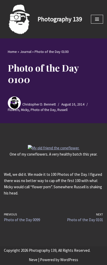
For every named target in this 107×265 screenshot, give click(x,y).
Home (12, 51)
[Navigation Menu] (97, 19)
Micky (25, 110)
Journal (25, 51)
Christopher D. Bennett (39, 104)
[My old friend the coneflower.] (53, 147)
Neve (33, 259)
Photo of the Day (43, 110)
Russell (62, 110)
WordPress (69, 259)
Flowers (13, 110)
